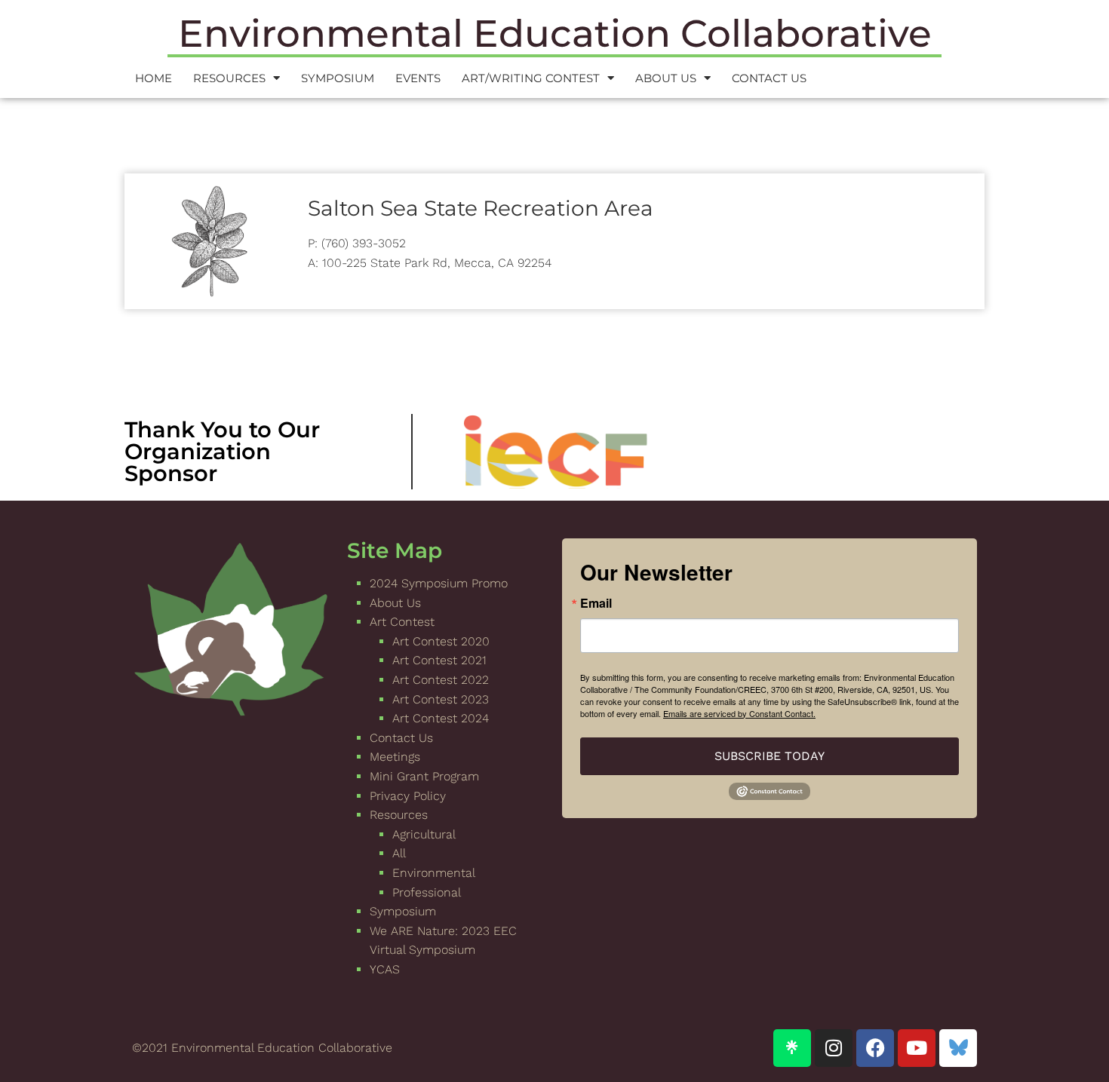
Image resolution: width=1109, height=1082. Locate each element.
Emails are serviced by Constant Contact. (739, 713)
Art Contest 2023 (440, 699)
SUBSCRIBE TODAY (769, 756)
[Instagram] (833, 1048)
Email (596, 603)
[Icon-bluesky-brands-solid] (958, 1048)
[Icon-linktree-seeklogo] (792, 1048)
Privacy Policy (408, 796)
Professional (426, 892)
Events (418, 78)
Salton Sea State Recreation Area (480, 208)
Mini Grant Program (424, 776)
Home (153, 78)
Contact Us (769, 78)
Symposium (337, 78)
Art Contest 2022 (440, 680)
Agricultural (424, 834)
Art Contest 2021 (439, 660)
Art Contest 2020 (441, 641)
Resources (229, 78)
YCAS (385, 969)
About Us (665, 78)
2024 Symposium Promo (439, 583)
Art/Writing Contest (531, 78)
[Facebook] (875, 1048)
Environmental (433, 873)
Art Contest (402, 622)
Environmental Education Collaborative (555, 34)
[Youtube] (916, 1048)
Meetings (395, 756)
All (399, 853)
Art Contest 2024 (440, 718)
